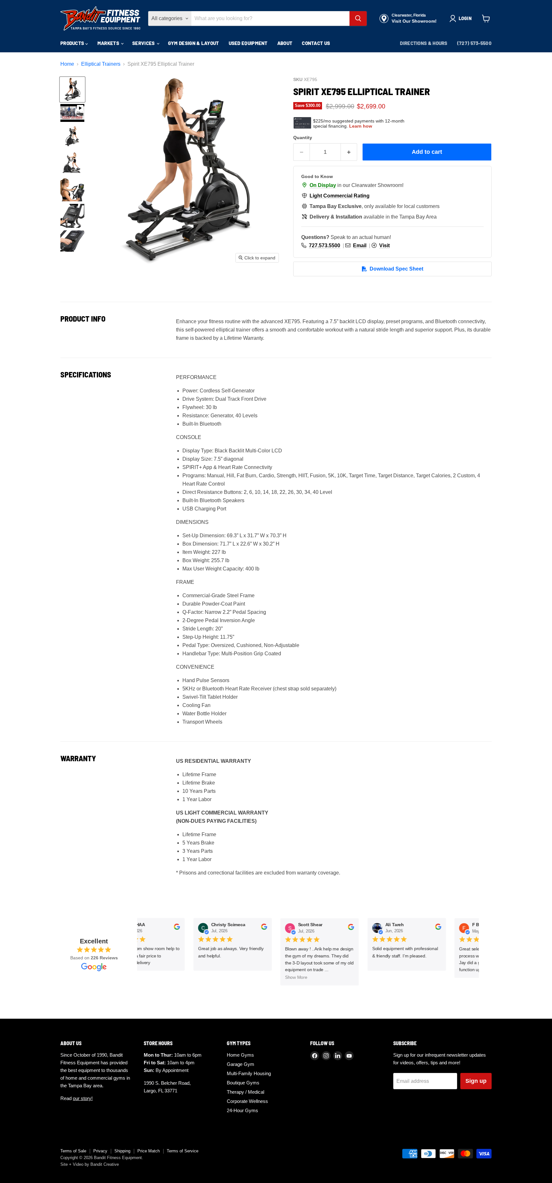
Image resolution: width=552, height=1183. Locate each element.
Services (144, 43)
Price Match (148, 1151)
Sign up (476, 1081)
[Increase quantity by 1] (349, 152)
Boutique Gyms (243, 1082)
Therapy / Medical (245, 1092)
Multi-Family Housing (249, 1073)
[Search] (358, 18)
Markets (108, 43)
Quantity (302, 137)
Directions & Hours (423, 43)
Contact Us (316, 43)
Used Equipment (248, 43)
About (285, 43)
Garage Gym (240, 1064)
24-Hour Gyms (242, 1110)
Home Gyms (240, 1055)
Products (72, 43)
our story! (83, 1098)
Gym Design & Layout (193, 43)
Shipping (122, 1151)
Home (67, 64)
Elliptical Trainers (100, 64)
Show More (293, 977)
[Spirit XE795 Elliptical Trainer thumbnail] (72, 89)
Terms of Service (182, 1151)
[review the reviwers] (174, 928)
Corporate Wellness (247, 1101)
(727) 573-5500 (474, 43)
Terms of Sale (73, 1151)
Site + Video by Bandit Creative (89, 1164)
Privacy (100, 1151)
